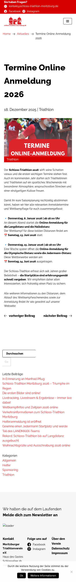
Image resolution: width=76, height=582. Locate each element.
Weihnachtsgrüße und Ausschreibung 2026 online (36, 445)
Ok (21, 575)
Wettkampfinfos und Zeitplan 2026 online (30, 407)
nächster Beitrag (55, 316)
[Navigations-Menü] (67, 21)
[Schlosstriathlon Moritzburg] (15, 21)
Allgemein (9, 460)
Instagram (33, 11)
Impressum (60, 553)
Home (7, 33)
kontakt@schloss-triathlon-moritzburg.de (33, 6)
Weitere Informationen (43, 575)
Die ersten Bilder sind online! (21, 393)
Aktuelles (23, 33)
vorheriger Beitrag (22, 316)
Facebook (14, 11)
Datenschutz (61, 548)
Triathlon (8, 475)
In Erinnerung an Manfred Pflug (23, 379)
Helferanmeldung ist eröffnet (21, 421)
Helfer (6, 465)
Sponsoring (10, 470)
